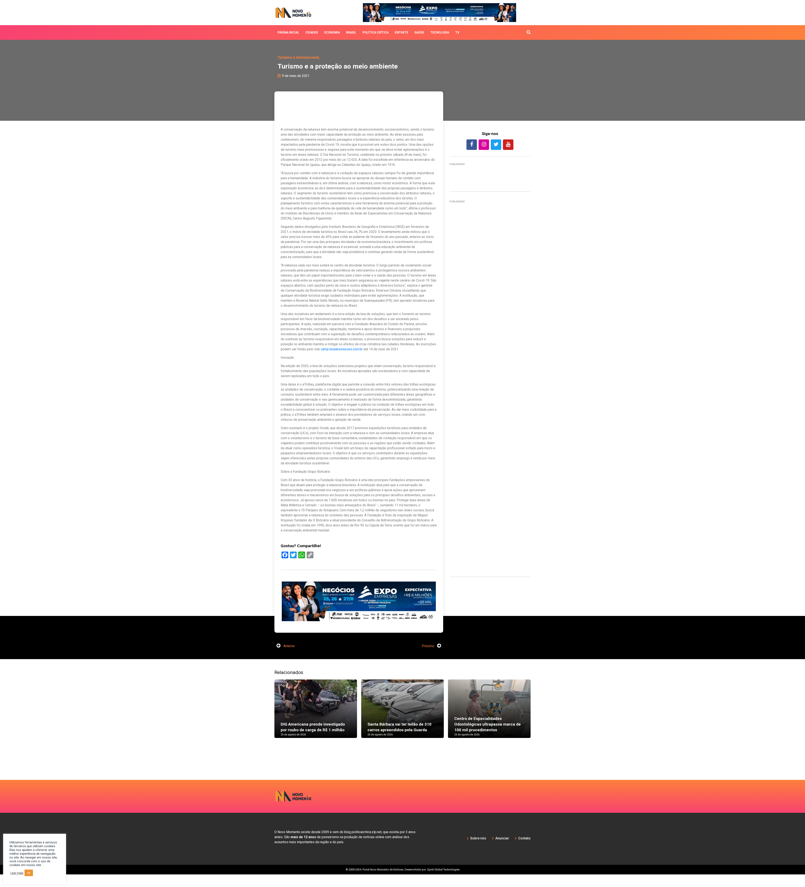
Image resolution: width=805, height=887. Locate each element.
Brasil (351, 32)
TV (457, 32)
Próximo (428, 659)
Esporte (401, 32)
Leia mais (16, 873)
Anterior (289, 659)
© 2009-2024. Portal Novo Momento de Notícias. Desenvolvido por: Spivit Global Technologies (403, 882)
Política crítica (375, 32)
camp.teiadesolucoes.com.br (342, 349)
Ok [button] (28, 872)
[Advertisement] (359, 628)
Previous (268, 725)
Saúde (419, 32)
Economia (332, 32)
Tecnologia (439, 32)
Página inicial (288, 32)
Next (537, 725)
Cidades (311, 32)
